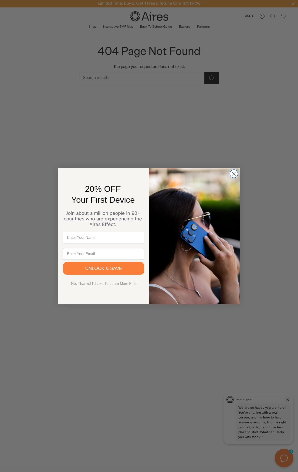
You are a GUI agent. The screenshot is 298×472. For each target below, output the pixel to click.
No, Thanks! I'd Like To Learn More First (103, 284)
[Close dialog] (234, 174)
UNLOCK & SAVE (103, 268)
